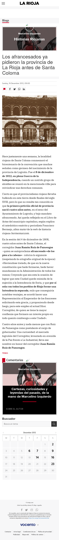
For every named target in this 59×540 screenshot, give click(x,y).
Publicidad (16, 534)
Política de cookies (37, 534)
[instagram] (31, 509)
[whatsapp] (36, 509)
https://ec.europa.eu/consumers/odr (39, 518)
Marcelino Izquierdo (29, 33)
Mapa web (25, 534)
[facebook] (22, 509)
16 (52, 457)
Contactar (8, 531)
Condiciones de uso (29, 531)
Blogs (5, 20)
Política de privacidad (45, 531)
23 (52, 464)
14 (37, 457)
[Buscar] (54, 424)
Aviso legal (17, 531)
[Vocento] (29, 525)
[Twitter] (26, 509)
